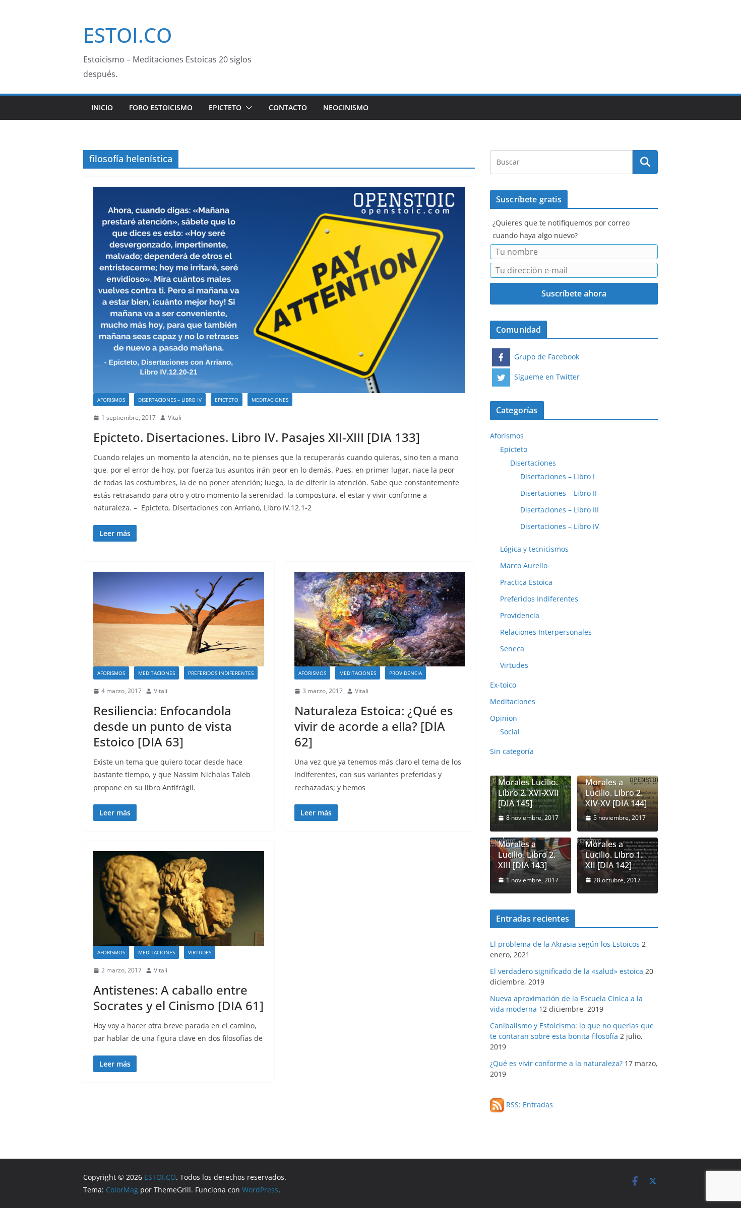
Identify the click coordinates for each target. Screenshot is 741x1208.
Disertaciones (533, 463)
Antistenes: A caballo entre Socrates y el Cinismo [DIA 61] (178, 997)
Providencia (405, 672)
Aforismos (111, 399)
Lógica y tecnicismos (534, 549)
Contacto (288, 107)
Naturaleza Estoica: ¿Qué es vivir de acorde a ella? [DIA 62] (373, 726)
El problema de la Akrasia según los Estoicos (565, 944)
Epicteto (225, 107)
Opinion (503, 718)
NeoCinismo (345, 107)
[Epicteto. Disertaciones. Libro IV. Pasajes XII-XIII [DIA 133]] (279, 290)
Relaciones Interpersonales (546, 632)
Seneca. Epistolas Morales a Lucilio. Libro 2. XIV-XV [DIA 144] (616, 782)
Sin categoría (512, 751)
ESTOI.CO (127, 35)
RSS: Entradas (528, 1104)
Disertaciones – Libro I (557, 476)
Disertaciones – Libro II (558, 493)
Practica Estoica (526, 582)
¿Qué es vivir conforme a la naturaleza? (556, 1063)
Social (510, 731)
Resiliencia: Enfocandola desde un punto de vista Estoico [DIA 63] (162, 726)
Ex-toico (503, 685)
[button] (247, 108)
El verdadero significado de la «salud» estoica (566, 971)
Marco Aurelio (523, 565)
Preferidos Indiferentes (221, 672)
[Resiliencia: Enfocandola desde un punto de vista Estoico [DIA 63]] (178, 619)
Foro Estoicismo (161, 107)
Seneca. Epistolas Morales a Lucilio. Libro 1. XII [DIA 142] (614, 844)
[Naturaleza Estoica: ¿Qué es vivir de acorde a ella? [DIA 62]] (379, 619)
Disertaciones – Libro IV (170, 399)
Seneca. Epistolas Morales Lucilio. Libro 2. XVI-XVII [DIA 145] (528, 782)
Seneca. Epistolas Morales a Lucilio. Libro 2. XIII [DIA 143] (526, 844)
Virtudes (199, 952)
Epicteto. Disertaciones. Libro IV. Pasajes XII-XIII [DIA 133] (256, 437)
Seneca (512, 648)
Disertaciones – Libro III (559, 509)
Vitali (174, 417)
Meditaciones (270, 399)
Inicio (102, 107)
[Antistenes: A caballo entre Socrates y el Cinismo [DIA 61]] (178, 898)
